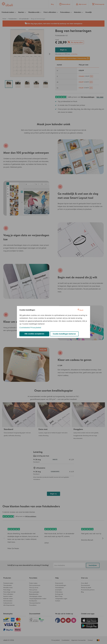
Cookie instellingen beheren (64, 334)
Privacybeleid (35, 327)
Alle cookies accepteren (34, 334)
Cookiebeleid (24, 327)
